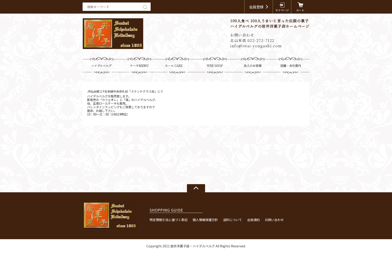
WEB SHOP (215, 65)
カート (300, 10)
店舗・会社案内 (290, 65)
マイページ (282, 10)
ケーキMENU (139, 65)
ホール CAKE (173, 65)
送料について (232, 219)
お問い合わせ (274, 219)
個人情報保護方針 (205, 219)
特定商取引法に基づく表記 (168, 219)
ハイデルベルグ (101, 65)
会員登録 (256, 7)
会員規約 (253, 219)
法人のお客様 (253, 65)
